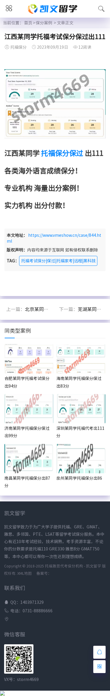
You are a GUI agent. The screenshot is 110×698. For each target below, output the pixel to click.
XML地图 (24, 573)
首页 (28, 23)
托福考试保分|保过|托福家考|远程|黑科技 (58, 261)
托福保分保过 (62, 153)
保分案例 (44, 23)
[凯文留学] (55, 14)
